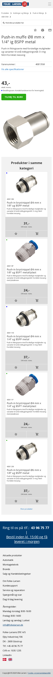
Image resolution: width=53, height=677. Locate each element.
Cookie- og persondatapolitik (39, 673)
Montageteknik (10, 564)
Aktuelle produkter (12, 555)
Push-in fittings (38, 13)
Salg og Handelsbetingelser (17, 573)
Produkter (5, 13)
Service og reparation (14, 590)
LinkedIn (7, 655)
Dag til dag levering (13, 599)
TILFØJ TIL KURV (14, 97)
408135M (4, 17)
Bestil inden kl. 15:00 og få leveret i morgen (26, 539)
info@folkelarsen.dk (13, 624)
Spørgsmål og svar (12, 594)
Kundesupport (10, 585)
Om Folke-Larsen (11, 581)
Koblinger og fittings (21, 13)
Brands (6, 569)
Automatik (8, 560)
